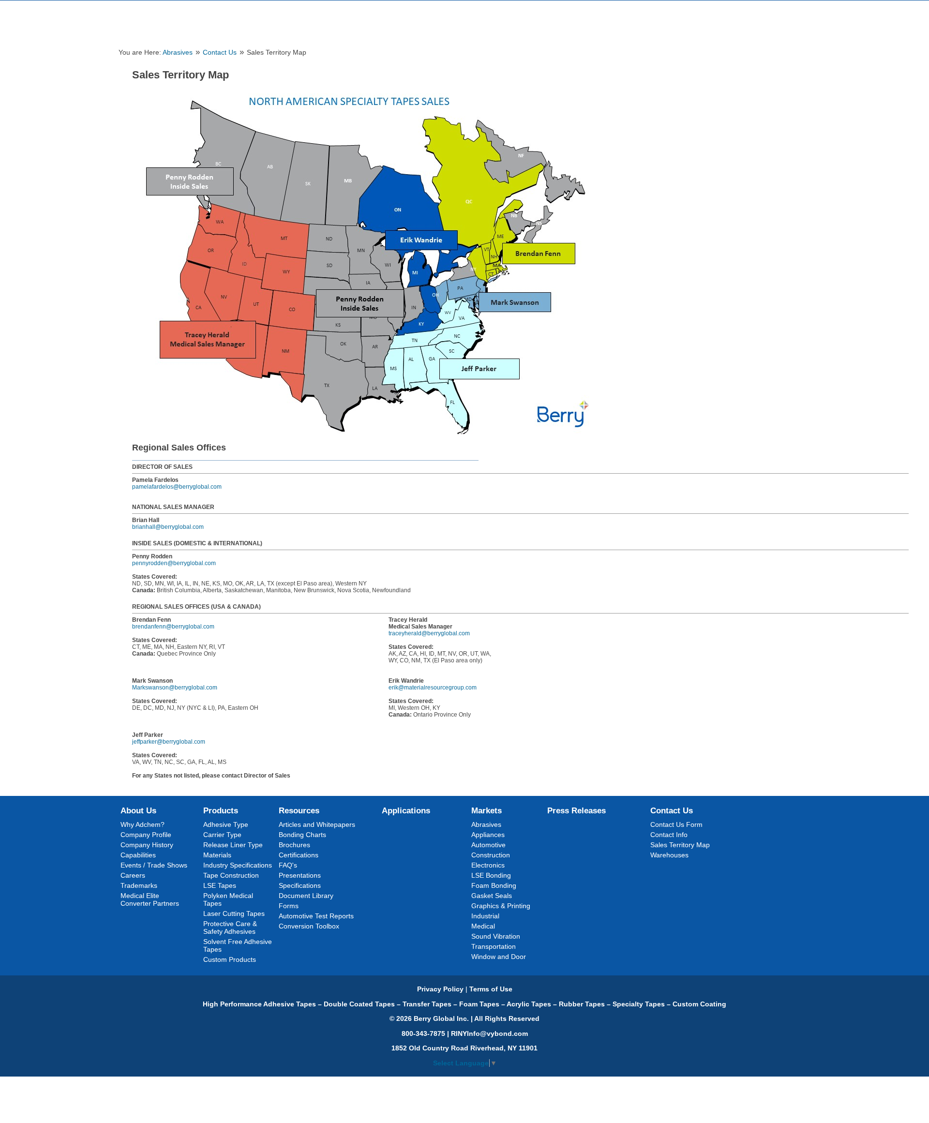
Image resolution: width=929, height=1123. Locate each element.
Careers (132, 875)
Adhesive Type (225, 824)
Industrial (485, 916)
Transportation (493, 946)
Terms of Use (490, 989)
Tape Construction (231, 875)
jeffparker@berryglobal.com (168, 741)
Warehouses (669, 855)
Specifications (300, 885)
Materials (217, 855)
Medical (483, 926)
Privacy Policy (440, 989)
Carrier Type (222, 835)
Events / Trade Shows (153, 865)
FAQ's (288, 865)
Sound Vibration (495, 936)
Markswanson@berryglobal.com (174, 687)
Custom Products (229, 959)
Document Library (306, 895)
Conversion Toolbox (309, 926)
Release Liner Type (233, 845)
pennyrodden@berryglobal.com (174, 563)
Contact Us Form (676, 824)
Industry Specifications (237, 865)
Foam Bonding (493, 885)
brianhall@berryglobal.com (168, 527)
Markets (486, 810)
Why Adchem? (142, 824)
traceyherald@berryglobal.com (429, 633)
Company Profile (145, 835)
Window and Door (498, 956)
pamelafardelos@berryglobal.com (177, 486)
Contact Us (220, 52)
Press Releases (576, 810)
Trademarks (138, 885)
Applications (406, 810)
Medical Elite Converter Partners (149, 899)
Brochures (294, 845)
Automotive (488, 845)
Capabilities (138, 855)
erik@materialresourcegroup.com (433, 687)
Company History (146, 845)
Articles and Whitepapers (317, 824)
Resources (299, 810)
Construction (490, 855)
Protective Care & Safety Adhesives (230, 927)
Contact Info (669, 835)
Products (220, 810)
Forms (289, 906)
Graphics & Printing (500, 906)
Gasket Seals (491, 895)
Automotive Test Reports (316, 916)
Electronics (488, 865)
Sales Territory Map (680, 845)
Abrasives (178, 52)
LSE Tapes (219, 885)
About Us (138, 810)
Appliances (488, 835)
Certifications (298, 855)
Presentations (300, 875)
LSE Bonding (491, 875)
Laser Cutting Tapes (234, 913)
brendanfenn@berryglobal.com (173, 626)
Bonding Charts (302, 835)
